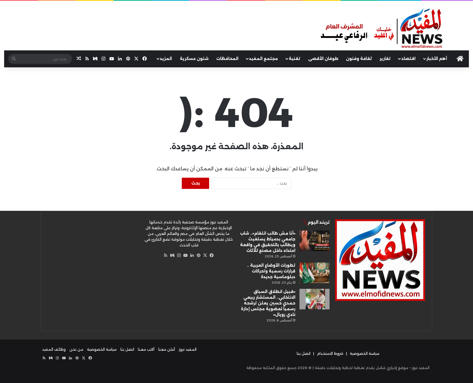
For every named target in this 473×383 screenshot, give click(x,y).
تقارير (385, 58)
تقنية (294, 58)
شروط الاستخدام (330, 353)
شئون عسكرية (194, 58)
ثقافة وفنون (359, 58)
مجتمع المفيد (263, 58)
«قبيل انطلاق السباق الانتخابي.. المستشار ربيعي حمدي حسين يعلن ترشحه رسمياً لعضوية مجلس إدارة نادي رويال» (268, 303)
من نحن (76, 349)
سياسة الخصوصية (364, 353)
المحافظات (227, 58)
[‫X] (205, 255)
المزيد (166, 58)
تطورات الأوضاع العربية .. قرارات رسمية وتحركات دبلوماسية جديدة (271, 271)
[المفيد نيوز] (394, 29)
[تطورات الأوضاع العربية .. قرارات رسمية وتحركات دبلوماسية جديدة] (314, 273)
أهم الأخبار (436, 58)
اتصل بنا (303, 353)
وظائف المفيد (54, 349)
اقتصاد (408, 58)
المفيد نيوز (188, 349)
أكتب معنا (146, 349)
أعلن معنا (166, 349)
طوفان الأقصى (323, 58)
